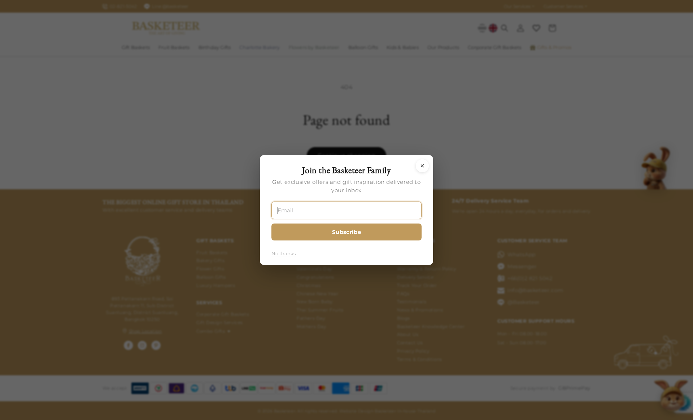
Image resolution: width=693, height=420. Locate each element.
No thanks (283, 253)
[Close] (422, 165)
